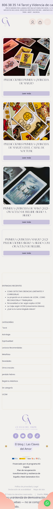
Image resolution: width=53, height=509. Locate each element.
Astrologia (6, 334)
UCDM (4, 394)
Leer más (26, 93)
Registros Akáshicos (10, 381)
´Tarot (4, 328)
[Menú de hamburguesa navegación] (47, 21)
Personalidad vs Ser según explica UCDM (23, 303)
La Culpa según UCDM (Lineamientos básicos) (25, 306)
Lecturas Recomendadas (12, 348)
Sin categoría (7, 388)
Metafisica (6, 354)
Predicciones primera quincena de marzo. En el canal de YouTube (26, 148)
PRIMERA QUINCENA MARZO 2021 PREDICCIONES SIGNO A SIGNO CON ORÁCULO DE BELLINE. (26, 243)
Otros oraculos (8, 368)
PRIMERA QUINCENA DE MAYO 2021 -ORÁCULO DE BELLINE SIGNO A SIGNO (26, 212)
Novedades (6, 361)
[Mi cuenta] (32, 21)
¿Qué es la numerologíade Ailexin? (21, 309)
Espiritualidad (7, 341)
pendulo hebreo (8, 374)
